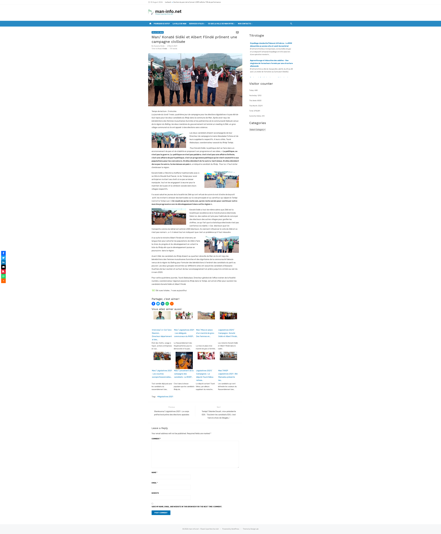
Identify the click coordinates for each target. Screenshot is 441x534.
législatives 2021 (166, 397)
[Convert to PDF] (3, 271)
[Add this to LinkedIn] (162, 304)
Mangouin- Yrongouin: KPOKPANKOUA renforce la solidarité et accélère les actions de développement (210, 2)
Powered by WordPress (230, 529)
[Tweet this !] (158, 304)
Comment (156, 439)
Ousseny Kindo (159, 46)
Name (154, 473)
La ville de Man (179, 24)
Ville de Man (157, 32)
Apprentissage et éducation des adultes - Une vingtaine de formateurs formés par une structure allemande (271, 46)
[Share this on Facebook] (153, 304)
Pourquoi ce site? (162, 24)
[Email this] (3, 267)
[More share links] (172, 304)
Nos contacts (244, 24)
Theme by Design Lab (251, 529)
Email (155, 483)
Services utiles (196, 24)
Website (155, 493)
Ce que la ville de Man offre (221, 24)
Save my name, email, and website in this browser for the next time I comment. (187, 507)
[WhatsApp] (167, 304)
